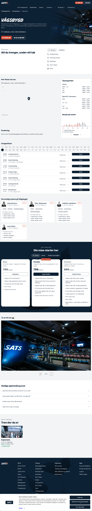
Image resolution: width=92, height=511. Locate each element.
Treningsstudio (39, 482)
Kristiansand (16, 11)
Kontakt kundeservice (85, 468)
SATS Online (38, 485)
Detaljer (21, 508)
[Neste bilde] (51, 374)
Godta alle (80, 497)
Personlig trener (39, 471)
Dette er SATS (22, 466)
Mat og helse (58, 466)
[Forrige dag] (71, 135)
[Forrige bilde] (40, 374)
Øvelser (37, 480)
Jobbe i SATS (21, 471)
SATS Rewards (22, 477)
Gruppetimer (38, 468)
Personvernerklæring (84, 466)
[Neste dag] (81, 135)
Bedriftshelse (58, 474)
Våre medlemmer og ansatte (62, 471)
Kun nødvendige (80, 507)
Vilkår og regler (83, 474)
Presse (19, 474)
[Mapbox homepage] (5, 115)
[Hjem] (4, 3)
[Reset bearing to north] (3, 91)
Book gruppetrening (40, 466)
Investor (20, 480)
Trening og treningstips (61, 468)
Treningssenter (5, 11)
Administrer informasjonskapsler (80, 501)
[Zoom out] (3, 89)
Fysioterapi (38, 474)
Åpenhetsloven (22, 485)
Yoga (36, 488)
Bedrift (19, 468)
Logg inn (81, 471)
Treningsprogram (39, 491)
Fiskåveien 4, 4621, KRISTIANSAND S (14, 32)
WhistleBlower (21, 482)
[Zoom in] (3, 87)
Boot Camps (38, 477)
